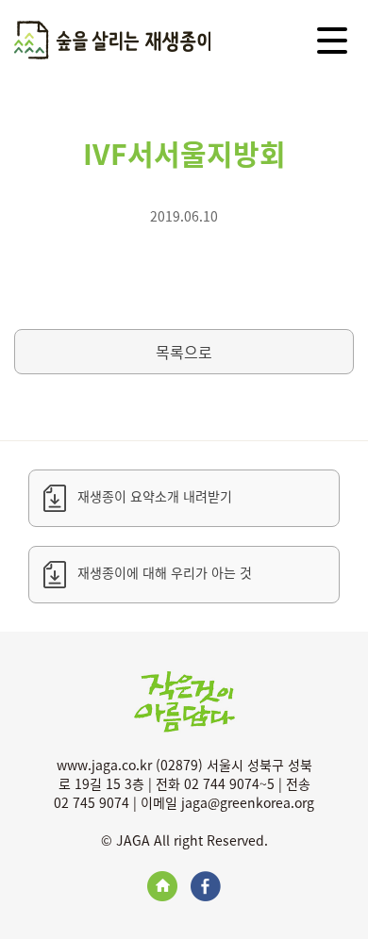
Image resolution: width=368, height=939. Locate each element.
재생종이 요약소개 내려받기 (154, 495)
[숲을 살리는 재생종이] (112, 42)
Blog (162, 886)
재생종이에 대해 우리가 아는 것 (164, 572)
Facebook (206, 886)
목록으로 (184, 351)
